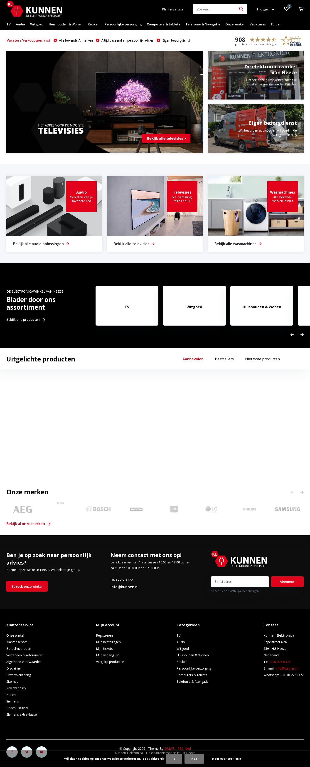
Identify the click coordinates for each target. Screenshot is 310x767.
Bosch (11, 694)
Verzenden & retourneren (25, 655)
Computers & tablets (163, 24)
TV (8, 24)
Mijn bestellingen (108, 642)
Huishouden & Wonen (66, 24)
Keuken (93, 24)
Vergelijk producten (110, 662)
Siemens (12, 701)
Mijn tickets (104, 648)
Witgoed (37, 24)
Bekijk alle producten (23, 320)
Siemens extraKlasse (21, 714)
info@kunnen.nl (124, 586)
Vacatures (258, 24)
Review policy (16, 688)
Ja (174, 759)
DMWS (169, 748)
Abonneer (287, 581)
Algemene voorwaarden (24, 662)
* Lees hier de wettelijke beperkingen (235, 591)
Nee (194, 759)
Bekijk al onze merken (26, 523)
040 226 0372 (122, 580)
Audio (20, 24)
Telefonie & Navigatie (202, 24)
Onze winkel (234, 24)
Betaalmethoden (18, 648)
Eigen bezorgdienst (175, 40)
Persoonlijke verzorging (123, 24)
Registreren (104, 635)
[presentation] (292, 335)
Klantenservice (172, 9)
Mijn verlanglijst (107, 655)
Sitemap (12, 681)
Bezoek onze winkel (27, 586)
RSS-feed (184, 748)
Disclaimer (14, 668)
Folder (276, 24)
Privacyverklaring (18, 675)
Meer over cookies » (226, 759)
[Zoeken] (241, 9)
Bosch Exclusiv (17, 708)
